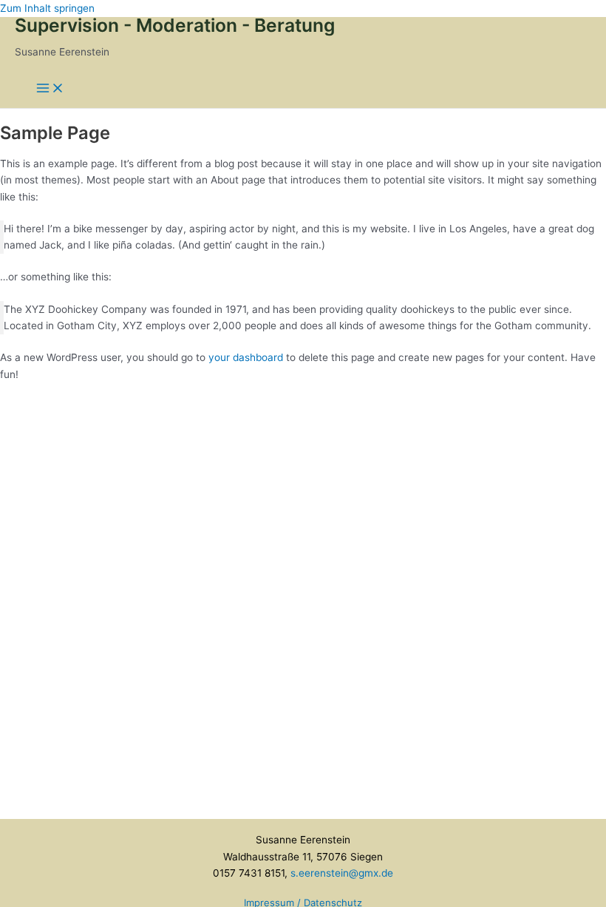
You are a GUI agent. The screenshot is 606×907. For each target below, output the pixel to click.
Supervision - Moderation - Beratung (175, 25)
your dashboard (245, 357)
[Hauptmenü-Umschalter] (50, 89)
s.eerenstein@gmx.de (341, 873)
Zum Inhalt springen (47, 8)
